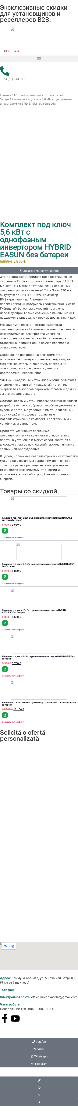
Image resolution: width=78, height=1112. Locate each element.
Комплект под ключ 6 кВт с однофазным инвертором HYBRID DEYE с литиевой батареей (37, 518)
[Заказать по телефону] (5, 531)
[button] (39, 59)
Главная (5, 95)
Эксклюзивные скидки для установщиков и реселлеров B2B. (33, 13)
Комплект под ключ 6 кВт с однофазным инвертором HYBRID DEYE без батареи (38, 657)
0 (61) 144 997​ (25, 990)
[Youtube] (15, 1018)
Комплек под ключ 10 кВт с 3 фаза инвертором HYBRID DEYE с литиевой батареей (39, 703)
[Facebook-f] (4, 1018)
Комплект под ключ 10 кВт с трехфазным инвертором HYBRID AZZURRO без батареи (34, 611)
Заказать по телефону (13, 537)
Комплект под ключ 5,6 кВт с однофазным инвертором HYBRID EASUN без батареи (38, 565)
